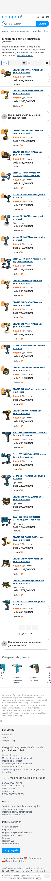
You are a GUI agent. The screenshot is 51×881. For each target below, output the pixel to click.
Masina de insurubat (34, 678)
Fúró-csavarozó (35, 858)
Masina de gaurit (10, 755)
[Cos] (43, 17)
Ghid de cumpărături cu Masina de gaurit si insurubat (25, 116)
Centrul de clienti (10, 826)
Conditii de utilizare (34, 868)
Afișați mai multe (25, 55)
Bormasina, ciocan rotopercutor (17, 763)
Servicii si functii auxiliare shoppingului (21, 806)
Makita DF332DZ (9, 788)
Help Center (7, 829)
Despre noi (7, 734)
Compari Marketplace (12, 835)
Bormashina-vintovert (16, 861)
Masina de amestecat (12, 766)
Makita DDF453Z (9, 791)
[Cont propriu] (47, 17)
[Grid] (28, 63)
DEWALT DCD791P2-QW (13, 794)
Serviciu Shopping (10, 843)
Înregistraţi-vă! (11, 850)
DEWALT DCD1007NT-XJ (13, 785)
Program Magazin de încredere (17, 832)
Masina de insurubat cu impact (17, 679)
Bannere (6, 838)
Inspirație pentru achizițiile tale (17, 811)
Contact (5, 737)
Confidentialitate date (12, 868)
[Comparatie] (38, 17)
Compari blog (8, 740)
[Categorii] (33, 17)
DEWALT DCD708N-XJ (12, 782)
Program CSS (8, 840)
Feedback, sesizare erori (13, 814)
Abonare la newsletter (12, 809)
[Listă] (24, 63)
